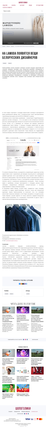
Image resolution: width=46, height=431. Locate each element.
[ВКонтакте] (19, 284)
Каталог (22, 5)
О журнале (10, 411)
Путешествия (39, 5)
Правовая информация (25, 411)
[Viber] (24, 284)
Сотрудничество (17, 411)
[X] (23, 284)
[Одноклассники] (21, 284)
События (5, 5)
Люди (30, 5)
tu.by (25, 426)
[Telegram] (26, 284)
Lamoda (28, 293)
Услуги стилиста (7, 7)
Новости (12, 46)
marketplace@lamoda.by (12, 240)
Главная (3, 46)
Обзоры (14, 5)
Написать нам (35, 411)
